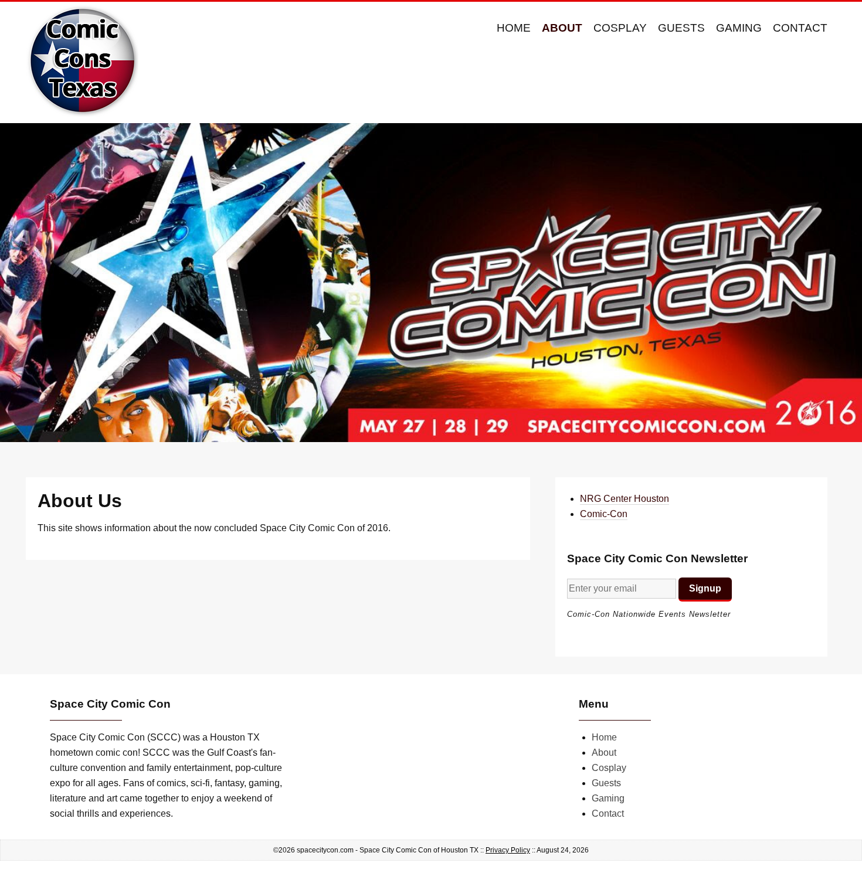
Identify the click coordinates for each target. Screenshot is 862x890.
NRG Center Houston (624, 499)
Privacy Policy (508, 850)
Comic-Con (603, 514)
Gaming (739, 28)
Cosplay (620, 28)
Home (514, 28)
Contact (800, 28)
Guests (681, 28)
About (562, 28)
